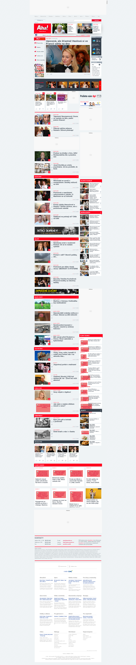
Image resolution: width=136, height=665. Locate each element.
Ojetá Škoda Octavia (57, 646)
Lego (69, 638)
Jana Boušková (82, 552)
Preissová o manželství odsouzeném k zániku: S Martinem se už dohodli (63, 194)
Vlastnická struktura (56, 659)
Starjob (84, 634)
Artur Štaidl (55, 549)
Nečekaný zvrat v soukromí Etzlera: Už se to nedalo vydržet (64, 244)
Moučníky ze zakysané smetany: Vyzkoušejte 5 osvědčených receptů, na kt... (89, 604)
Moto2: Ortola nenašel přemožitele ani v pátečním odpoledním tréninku (46, 604)
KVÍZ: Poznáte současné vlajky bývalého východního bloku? (45, 625)
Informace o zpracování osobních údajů (83, 658)
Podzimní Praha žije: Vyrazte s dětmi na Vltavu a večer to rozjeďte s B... (89, 589)
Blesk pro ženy (43, 16)
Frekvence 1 (85, 638)
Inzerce (64, 653)
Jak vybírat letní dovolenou (88, 582)
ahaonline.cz (90, 540)
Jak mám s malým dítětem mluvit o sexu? (63, 405)
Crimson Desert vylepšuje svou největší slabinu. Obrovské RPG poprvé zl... (88, 620)
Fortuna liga (42, 635)
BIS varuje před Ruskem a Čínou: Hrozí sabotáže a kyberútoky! (63, 339)
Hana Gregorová (70, 550)
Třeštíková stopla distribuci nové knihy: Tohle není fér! (74, 585)
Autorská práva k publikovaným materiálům (49, 658)
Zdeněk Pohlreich (38, 558)
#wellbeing (61, 616)
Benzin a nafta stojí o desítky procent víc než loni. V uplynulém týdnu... (46, 602)
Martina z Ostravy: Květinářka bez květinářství (65, 302)
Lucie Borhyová (40, 554)
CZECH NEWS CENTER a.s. (59, 656)
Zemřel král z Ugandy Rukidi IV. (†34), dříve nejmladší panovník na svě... (46, 584)
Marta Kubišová (81, 554)
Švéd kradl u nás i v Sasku (64, 432)
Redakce (68, 653)
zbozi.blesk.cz (56, 639)
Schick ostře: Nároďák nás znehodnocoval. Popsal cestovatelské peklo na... (60, 589)
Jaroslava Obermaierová (90, 552)
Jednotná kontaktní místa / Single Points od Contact (70, 659)
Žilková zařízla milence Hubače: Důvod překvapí (63, 129)
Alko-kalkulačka (43, 598)
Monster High (71, 635)
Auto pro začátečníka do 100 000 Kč (60, 643)
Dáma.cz (64, 16)
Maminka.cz (57, 16)
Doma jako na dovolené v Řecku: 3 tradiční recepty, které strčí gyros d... (89, 602)
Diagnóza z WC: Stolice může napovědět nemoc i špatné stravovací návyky (75, 621)
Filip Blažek (55, 550)
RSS (72, 653)
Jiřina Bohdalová (47, 553)
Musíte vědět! (40, 51)
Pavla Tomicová (57, 555)
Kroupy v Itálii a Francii (44, 637)
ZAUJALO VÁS (38, 442)
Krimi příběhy (38, 415)
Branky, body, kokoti (48, 634)
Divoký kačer (49, 616)
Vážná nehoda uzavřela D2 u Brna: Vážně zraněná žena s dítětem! (75, 590)
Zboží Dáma (56, 638)
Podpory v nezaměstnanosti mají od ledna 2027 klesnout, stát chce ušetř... (75, 602)
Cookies (92, 658)
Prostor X (42, 634)
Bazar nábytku (71, 646)
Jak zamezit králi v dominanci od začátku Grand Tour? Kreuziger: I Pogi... (60, 584)
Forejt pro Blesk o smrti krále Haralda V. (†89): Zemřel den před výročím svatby (94, 369)
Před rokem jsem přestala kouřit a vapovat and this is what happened (60, 621)
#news (65, 616)
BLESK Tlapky (43, 616)
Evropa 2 (84, 639)
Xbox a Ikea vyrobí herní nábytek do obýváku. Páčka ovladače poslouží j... (60, 608)
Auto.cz (81, 16)
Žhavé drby (40, 43)
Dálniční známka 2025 (47, 599)
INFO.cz (44, 581)
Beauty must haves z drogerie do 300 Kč (60, 623)
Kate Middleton (75, 553)
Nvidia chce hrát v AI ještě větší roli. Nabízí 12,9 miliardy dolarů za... (60, 606)
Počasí (93, 37)
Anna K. (43, 549)
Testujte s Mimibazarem (73, 634)
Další (100, 85)
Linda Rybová (95, 553)
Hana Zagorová (78, 550)
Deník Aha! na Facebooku (36, 35)
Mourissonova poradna (88, 616)
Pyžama (70, 639)
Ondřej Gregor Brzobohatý (48, 555)
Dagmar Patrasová (79, 549)
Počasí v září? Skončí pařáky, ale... (65, 256)
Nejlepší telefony (57, 599)
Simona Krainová (88, 555)
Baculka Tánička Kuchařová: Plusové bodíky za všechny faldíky (64, 280)
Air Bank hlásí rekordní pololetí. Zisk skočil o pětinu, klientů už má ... (75, 607)
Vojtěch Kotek (97, 557)
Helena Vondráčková (85, 550)
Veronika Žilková (86, 557)
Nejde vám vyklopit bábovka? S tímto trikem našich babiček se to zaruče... (89, 607)
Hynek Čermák (93, 550)
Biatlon (62, 580)
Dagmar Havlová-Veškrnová (69, 549)
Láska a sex (40, 55)
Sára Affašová (75, 555)
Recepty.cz (51, 16)
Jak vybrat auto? (57, 647)
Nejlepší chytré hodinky (59, 598)
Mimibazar (82, 352)
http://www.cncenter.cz (68, 542)
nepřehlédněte (85, 212)
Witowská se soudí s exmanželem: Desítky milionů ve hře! (65, 182)
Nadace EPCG (78, 599)
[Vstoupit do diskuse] (43, 109)
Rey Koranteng (68, 555)
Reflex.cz (93, 16)
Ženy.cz (69, 16)
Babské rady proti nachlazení (75, 617)
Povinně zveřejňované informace (85, 659)
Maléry (38, 47)
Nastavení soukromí (48, 659)
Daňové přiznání (72, 598)
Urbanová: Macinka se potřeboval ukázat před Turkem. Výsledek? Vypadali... (45, 586)
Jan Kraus (66, 552)
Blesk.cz (36, 16)
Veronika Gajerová (78, 557)
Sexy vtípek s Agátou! (62, 392)
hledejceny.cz (56, 634)
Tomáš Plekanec (56, 557)
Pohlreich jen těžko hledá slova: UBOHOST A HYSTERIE (65, 268)
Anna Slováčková (49, 549)
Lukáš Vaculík (61, 554)
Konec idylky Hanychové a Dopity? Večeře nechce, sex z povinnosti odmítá (65, 206)
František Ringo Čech (62, 550)
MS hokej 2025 (57, 580)
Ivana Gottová (42, 552)
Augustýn (83, 35)
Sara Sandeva (81, 555)
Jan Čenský (61, 552)
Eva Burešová (37, 550)
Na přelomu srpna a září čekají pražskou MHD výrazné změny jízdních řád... (74, 604)
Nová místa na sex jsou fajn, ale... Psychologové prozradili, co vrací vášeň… (94, 376)
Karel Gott (66, 553)
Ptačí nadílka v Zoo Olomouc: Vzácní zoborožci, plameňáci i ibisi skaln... (89, 622)
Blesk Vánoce (43, 580)
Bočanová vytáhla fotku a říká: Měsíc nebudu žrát (94, 340)
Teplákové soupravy (72, 642)
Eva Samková (43, 550)
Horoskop (94, 62)
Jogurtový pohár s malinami (64, 364)
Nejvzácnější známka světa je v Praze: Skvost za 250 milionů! (65, 314)
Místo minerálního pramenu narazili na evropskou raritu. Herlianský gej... (46, 622)
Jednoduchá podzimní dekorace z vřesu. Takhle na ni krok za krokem (89, 587)
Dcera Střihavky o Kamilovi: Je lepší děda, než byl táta (94, 390)
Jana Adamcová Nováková (73, 552)
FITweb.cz (87, 16)
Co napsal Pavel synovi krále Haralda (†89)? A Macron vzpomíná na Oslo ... (46, 589)
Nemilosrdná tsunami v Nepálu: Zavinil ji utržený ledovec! (63, 327)
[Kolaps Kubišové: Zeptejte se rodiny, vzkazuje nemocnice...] (60, 29)
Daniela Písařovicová (88, 549)
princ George (44, 558)
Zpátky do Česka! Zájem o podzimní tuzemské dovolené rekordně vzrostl (46, 620)
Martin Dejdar (87, 554)
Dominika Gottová (96, 549)
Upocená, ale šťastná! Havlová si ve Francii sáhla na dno (67, 42)
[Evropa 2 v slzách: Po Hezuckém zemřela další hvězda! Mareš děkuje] (85, 29)
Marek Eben (75, 554)
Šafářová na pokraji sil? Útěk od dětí (65, 217)
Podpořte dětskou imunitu (74, 616)
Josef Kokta (61, 553)
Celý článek (87, 74)
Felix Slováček (49, 550)
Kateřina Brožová (82, 553)
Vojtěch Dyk (92, 557)
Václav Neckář (63, 557)
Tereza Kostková (49, 557)
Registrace (36, 22)
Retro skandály (41, 60)
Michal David (93, 554)
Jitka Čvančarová (54, 553)
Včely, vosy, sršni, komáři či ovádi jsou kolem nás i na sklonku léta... (64, 354)
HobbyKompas (56, 642)
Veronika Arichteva (70, 557)
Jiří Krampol (41, 553)
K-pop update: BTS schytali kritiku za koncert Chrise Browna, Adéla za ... (60, 619)
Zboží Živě (56, 635)
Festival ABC (90, 617)
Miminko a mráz (92, 581)
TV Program (95, 56)
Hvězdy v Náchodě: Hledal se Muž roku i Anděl (39, 86)
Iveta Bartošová (48, 552)
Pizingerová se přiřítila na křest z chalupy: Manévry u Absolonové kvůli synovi (94, 348)
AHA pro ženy (39, 348)
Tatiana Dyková (43, 557)
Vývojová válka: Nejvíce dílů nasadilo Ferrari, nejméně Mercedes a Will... (46, 607)
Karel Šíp (70, 553)
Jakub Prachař (55, 552)
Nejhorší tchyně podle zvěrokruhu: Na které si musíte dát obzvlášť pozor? (93, 398)
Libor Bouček (89, 553)
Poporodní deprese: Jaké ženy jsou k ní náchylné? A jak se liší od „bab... (75, 626)
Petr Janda (63, 555)
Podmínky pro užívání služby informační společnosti (67, 658)
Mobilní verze (74, 566)
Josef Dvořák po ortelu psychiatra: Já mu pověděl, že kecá (65, 167)
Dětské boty (71, 643)
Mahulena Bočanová (68, 554)
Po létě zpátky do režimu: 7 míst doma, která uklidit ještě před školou (94, 355)
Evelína (88, 35)
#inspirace (56, 616)
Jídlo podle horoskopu (91, 599)
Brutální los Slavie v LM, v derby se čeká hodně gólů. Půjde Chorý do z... (60, 586)
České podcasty (86, 635)
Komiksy (85, 617)
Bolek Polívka (60, 549)
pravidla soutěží (67, 544)
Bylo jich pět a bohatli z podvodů (62, 420)
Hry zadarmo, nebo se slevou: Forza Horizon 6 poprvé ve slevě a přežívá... (89, 625)
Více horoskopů (96, 75)
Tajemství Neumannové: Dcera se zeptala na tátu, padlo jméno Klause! (65, 118)
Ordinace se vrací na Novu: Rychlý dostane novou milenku (94, 383)
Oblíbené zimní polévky (88, 598)
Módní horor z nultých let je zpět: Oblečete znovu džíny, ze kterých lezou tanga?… (94, 362)
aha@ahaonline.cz (67, 540)
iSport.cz (75, 16)
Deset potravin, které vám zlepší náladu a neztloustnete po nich (74, 624)
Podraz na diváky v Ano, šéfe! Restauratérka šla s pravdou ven (65, 155)
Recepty (83, 410)
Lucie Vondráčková (54, 554)
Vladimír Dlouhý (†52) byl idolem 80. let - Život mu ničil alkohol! (65, 378)
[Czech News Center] (70, 571)
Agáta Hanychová (38, 549)
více (98, 16)
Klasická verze (63, 566)
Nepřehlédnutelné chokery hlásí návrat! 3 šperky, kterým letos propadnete (94, 404)
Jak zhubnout (71, 580)
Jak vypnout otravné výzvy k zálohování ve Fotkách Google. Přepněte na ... (59, 603)
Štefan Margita (95, 555)
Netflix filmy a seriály (44, 617)
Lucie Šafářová (46, 554)
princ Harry (50, 558)
